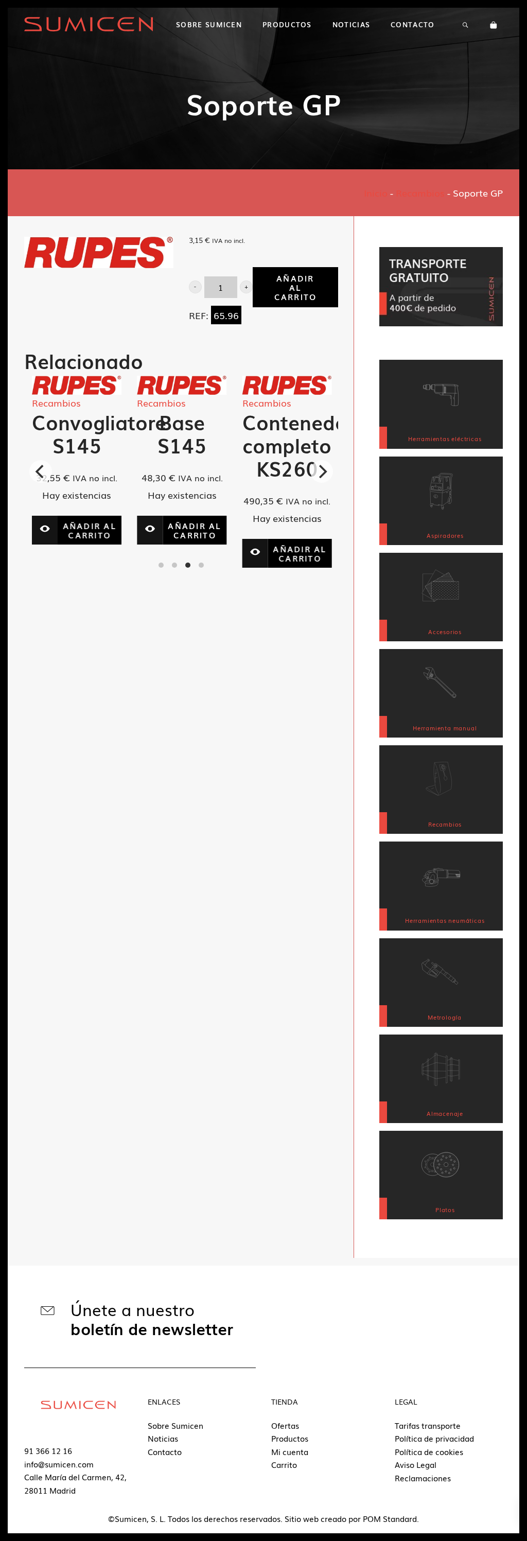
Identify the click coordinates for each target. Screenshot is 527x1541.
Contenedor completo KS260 (235, 445)
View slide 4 (201, 565)
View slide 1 (161, 565)
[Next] (321, 471)
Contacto (165, 1451)
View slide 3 (187, 565)
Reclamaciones (423, 1477)
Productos (289, 1438)
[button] (195, 287)
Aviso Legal (415, 1464)
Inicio (376, 192)
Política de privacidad (434, 1438)
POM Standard (390, 1518)
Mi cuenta (289, 1451)
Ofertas (285, 1425)
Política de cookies (429, 1451)
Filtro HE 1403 (329, 433)
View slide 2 (174, 565)
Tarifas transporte (428, 1425)
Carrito (284, 1464)
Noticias (163, 1438)
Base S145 (118, 433)
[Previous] (40, 471)
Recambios (420, 192)
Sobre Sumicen (175, 1425)
